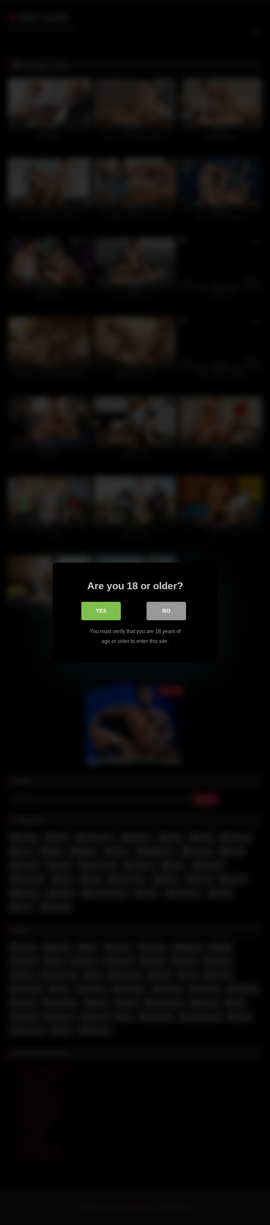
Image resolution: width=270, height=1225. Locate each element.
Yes (101, 611)
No (166, 611)
